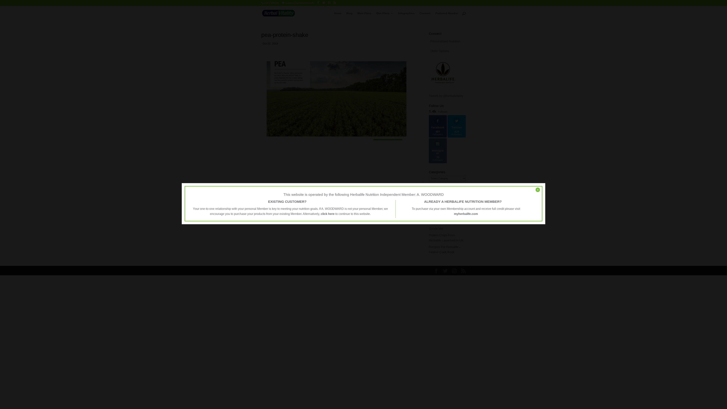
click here (328, 213)
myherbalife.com (466, 213)
